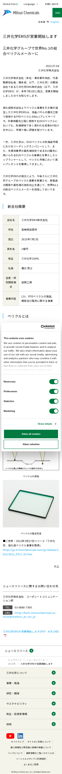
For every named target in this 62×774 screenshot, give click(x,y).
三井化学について (16, 673)
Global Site (9, 4)
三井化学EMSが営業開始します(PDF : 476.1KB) (31, 631)
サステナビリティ (16, 703)
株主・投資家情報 (16, 714)
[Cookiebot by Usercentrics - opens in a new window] (44, 327)
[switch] (53, 391)
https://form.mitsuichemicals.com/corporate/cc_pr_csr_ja (29, 614)
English (55, 21)
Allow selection (31, 444)
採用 (9, 724)
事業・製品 (12, 683)
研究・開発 (12, 693)
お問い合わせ (52, 4)
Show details (45, 423)
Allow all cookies (31, 434)
